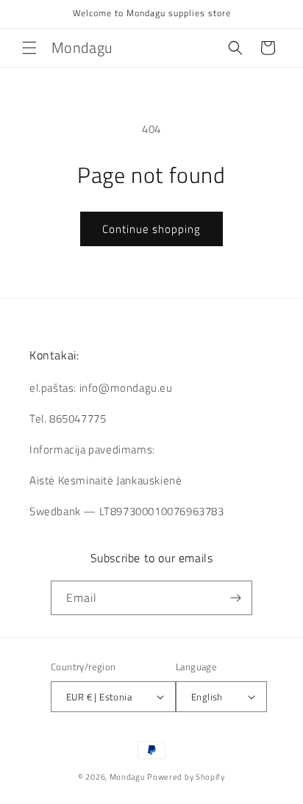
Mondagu (128, 777)
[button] (29, 48)
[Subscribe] (235, 598)
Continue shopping (151, 228)
